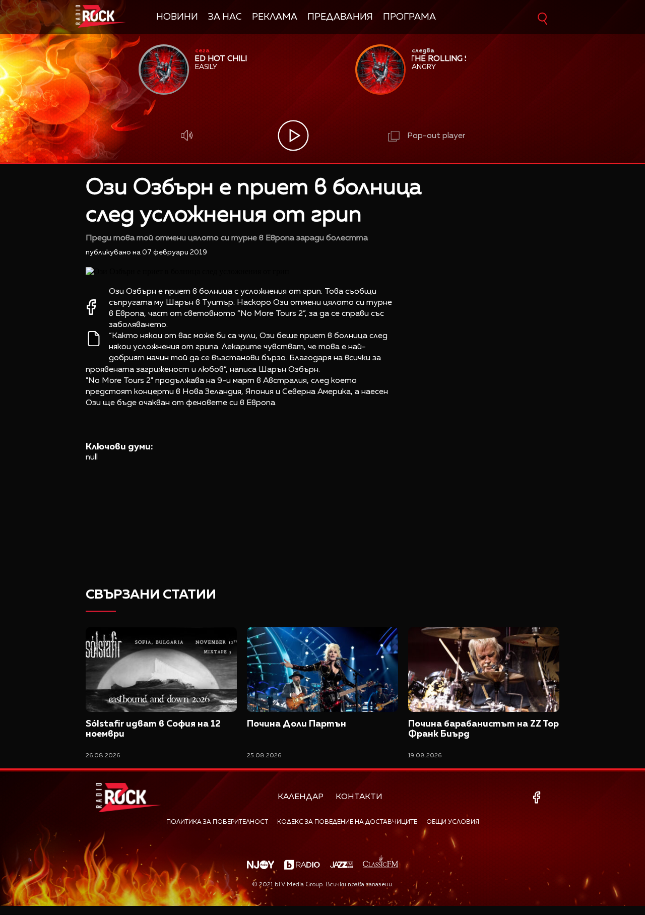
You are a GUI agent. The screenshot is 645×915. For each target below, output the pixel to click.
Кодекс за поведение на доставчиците (347, 822)
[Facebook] (538, 797)
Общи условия (452, 822)
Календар (301, 797)
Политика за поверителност (217, 822)
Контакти (359, 797)
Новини (177, 17)
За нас (225, 17)
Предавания (340, 17)
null (92, 457)
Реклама (274, 17)
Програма (409, 17)
